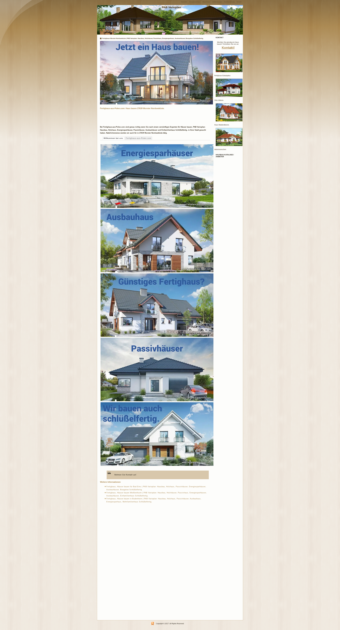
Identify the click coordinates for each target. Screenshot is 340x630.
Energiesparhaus (194, 2)
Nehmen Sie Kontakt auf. (125, 475)
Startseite (184, 2)
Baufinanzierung (229, 2)
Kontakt (239, 2)
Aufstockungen (217, 2)
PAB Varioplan (171, 7)
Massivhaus (206, 2)
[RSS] (152, 624)
